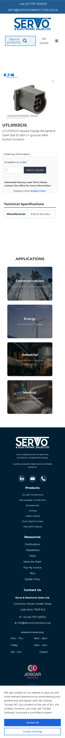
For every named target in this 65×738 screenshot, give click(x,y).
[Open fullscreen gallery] (51, 116)
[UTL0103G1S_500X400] (30, 99)
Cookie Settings (32, 731)
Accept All (32, 722)
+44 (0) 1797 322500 (34, 617)
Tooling (32, 510)
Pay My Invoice (33, 567)
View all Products (32, 526)
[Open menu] (56, 41)
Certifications (32, 544)
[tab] (30, 116)
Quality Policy (32, 579)
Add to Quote (35, 170)
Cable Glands (33, 516)
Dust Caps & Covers (32, 521)
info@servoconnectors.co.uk (34, 622)
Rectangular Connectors (32, 500)
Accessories (32, 505)
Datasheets (32, 550)
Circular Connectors (32, 494)
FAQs (32, 555)
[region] (32, 712)
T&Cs (33, 573)
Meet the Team (33, 561)
